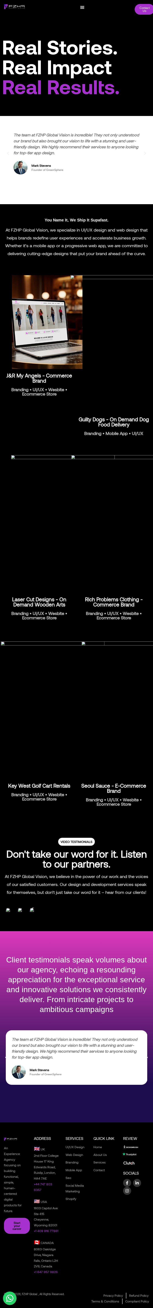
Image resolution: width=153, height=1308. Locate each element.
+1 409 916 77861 (46, 1231)
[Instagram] (127, 1191)
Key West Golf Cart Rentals (39, 785)
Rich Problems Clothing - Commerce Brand (114, 601)
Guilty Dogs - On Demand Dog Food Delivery (114, 421)
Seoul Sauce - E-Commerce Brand (113, 788)
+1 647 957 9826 (46, 1272)
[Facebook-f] (127, 1183)
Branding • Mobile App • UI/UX (113, 433)
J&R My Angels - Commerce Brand (39, 378)
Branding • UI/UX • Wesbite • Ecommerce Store (39, 391)
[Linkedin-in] (137, 1183)
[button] (82, 7)
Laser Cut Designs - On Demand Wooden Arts (39, 601)
